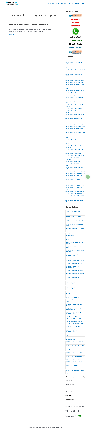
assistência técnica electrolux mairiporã (75, 270)
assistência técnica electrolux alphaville (75, 260)
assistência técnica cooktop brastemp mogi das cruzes (75, 251)
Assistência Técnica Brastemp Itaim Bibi (74, 95)
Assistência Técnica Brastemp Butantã (74, 78)
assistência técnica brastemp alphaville (75, 228)
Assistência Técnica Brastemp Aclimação (75, 122)
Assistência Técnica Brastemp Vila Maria (74, 60)
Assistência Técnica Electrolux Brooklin (74, 198)
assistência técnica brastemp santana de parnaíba (74, 243)
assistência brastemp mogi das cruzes (74, 211)
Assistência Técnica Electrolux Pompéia (74, 195)
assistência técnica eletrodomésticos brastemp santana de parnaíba (74, 296)
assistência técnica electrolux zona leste (74, 278)
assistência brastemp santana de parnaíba (75, 214)
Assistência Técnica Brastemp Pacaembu (75, 155)
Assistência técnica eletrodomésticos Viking (74, 300)
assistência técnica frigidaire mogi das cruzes (74, 327)
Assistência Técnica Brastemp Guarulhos (75, 171)
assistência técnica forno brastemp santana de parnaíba (73, 313)
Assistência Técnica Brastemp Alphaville (74, 90)
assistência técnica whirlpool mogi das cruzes (74, 362)
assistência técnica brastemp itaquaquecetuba (72, 234)
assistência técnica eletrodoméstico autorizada (74, 282)
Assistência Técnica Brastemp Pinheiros (74, 80)
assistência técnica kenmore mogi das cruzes (74, 334)
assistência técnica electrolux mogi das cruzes (75, 274)
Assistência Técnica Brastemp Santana (74, 72)
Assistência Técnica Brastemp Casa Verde (75, 69)
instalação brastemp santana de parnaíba (74, 368)
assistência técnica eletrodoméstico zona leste (74, 305)
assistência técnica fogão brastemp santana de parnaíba (73, 309)
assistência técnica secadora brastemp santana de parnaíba (74, 353)
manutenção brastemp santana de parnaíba (75, 370)
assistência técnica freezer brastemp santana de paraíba (75, 317)
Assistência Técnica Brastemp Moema (74, 108)
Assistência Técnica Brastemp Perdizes (74, 161)
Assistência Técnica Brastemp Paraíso (74, 124)
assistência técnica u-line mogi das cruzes (75, 356)
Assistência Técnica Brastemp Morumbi (74, 92)
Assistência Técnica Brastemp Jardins (74, 139)
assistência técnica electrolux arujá (74, 263)
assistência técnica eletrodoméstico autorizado (74, 287)
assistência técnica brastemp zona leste (74, 247)
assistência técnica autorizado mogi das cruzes (74, 225)
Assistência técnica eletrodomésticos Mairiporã (28, 24)
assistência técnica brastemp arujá (74, 231)
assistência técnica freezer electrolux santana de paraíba (75, 322)
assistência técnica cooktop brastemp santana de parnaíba (74, 255)
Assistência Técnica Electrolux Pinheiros (75, 193)
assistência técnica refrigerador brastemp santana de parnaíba (75, 346)
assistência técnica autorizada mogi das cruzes (74, 221)
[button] (66, 3)
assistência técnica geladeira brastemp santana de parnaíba (74, 331)
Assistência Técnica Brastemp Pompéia (74, 82)
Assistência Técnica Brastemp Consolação (75, 126)
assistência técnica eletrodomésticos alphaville (74, 292)
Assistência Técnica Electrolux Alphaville (75, 204)
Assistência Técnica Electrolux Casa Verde (75, 183)
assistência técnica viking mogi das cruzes (75, 359)
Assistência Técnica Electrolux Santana (74, 185)
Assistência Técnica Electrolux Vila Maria (75, 173)
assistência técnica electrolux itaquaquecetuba (72, 267)
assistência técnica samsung (74, 349)
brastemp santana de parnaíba (72, 365)
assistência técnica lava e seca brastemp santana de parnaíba (74, 342)
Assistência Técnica (13, 27)
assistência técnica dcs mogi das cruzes (74, 257)
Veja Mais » (11, 34)
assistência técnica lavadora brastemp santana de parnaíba (74, 338)
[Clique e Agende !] (75, 34)
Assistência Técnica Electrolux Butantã (74, 191)
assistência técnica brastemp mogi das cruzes (75, 238)
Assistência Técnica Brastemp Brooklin (74, 84)
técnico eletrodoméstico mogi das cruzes (75, 373)
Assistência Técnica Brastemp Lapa (73, 153)
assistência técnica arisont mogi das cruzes (73, 217)
